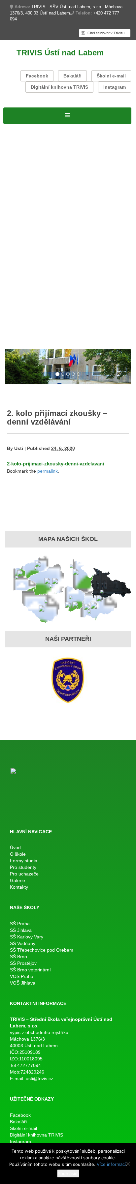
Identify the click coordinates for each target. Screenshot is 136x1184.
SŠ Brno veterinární (30, 969)
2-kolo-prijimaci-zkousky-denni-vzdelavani (55, 463)
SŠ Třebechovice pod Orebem (41, 950)
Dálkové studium (25, 178)
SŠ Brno (18, 956)
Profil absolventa (86, 314)
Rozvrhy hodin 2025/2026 (37, 195)
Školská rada (92, 161)
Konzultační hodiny (62, 272)
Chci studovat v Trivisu (105, 33)
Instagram (114, 87)
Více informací (111, 1164)
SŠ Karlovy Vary (26, 936)
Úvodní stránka (23, 128)
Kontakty (34, 339)
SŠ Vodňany (22, 943)
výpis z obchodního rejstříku (39, 1032)
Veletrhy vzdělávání (85, 322)
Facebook (37, 75)
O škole (85, 128)
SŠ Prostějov (23, 963)
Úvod (15, 847)
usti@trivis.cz (39, 1078)
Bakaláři (72, 75)
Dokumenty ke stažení (32, 280)
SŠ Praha (20, 923)
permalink (47, 471)
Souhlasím (68, 1173)
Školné (28, 272)
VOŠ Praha (21, 976)
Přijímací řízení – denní (33, 305)
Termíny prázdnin (110, 272)
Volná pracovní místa (102, 136)
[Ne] (127, 1163)
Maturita (14, 204)
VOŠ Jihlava (22, 983)
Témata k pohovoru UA (33, 314)
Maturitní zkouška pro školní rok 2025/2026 (60, 229)
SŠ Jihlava (21, 930)
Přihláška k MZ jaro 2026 (36, 221)
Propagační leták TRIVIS (97, 305)
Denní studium (22, 153)
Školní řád (110, 195)
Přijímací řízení (23, 161)
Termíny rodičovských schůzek (43, 288)
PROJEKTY (59, 128)
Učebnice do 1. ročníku (33, 331)
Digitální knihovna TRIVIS (59, 87)
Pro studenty (20, 187)
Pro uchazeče (21, 297)
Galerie (12, 339)
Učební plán (59, 161)
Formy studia (20, 144)
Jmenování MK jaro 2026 (36, 212)
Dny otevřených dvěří (31, 322)
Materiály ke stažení (29, 170)
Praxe (11, 272)
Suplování (84, 195)
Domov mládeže (85, 331)
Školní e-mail (111, 75)
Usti (18, 448)
